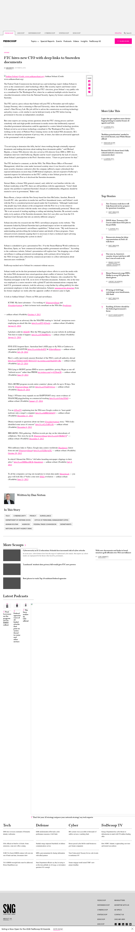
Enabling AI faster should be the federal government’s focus (117, 308)
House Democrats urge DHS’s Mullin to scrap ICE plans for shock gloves (118, 275)
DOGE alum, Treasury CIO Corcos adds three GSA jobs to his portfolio (118, 222)
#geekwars (67, 305)
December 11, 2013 (25, 415)
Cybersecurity (20, 516)
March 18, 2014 (23, 389)
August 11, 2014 (14, 337)
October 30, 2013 (15, 453)
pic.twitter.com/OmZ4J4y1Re (49, 360)
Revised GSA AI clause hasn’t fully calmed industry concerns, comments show (115, 152)
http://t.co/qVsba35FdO (58, 398)
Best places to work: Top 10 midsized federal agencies (44, 578)
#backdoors (63, 447)
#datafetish (38, 462)
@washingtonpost (15, 305)
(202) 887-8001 (119, 919)
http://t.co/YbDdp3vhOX (18, 360)
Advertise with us (121, 905)
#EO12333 (32, 360)
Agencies (26, 524)
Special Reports (47, 41)
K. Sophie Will (109, 127)
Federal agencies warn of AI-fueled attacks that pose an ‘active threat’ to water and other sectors (17, 627)
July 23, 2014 (22, 363)
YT (130, 924)
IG (126, 924)
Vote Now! (58, 929)
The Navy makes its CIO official (25, 615)
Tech (8, 516)
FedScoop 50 (95, 41)
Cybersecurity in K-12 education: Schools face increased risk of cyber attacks (54, 550)
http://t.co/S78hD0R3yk (41, 334)
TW (119, 924)
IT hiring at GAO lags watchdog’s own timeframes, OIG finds (117, 292)
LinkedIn (123, 924)
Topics (34, 41)
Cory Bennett (103, 556)
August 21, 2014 (14, 326)
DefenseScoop (34, 33)
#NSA (42, 476)
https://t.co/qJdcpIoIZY (36, 349)
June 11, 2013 (22, 479)
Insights (84, 41)
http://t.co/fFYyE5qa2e (41, 323)
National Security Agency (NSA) (19, 528)
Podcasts (67, 41)
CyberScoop (50, 33)
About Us (7, 919)
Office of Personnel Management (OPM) (51, 520)
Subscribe (124, 41)
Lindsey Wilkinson (113, 265)
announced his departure (64, 288)
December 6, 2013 (24, 427)
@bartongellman (52, 302)
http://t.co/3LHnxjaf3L (43, 450)
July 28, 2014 (22, 352)
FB (115, 924)
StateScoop (64, 33)
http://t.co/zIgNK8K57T (57, 435)
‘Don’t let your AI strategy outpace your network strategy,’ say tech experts (62, 817)
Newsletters (119, 900)
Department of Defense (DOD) (18, 520)
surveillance (45, 516)
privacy (33, 516)
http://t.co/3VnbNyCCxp (45, 386)
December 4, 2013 (36, 438)
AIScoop (20, 33)
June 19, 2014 (22, 375)
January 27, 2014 (36, 401)
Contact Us (119, 914)
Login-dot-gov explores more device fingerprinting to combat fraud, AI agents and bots (115, 120)
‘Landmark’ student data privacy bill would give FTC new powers (49, 564)
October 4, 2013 (34, 314)
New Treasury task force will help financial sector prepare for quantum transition (117, 205)
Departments (65, 524)
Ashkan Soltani (12, 524)
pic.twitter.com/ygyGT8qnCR (49, 372)
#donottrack (64, 473)
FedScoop (9, 33)
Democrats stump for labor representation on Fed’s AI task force (117, 239)
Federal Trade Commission (45, 524)
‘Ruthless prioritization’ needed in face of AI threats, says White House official (115, 136)
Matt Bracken (114, 212)
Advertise (118, 33)
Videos (76, 41)
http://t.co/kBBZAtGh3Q (45, 413)
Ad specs (118, 910)
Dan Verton (10, 68)
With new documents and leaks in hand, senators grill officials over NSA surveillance (113, 551)
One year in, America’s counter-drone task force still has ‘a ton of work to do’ (118, 256)
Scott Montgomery (116, 315)
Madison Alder (109, 143)
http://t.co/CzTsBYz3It (44, 424)
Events (59, 41)
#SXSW (26, 331)
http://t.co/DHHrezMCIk (24, 462)
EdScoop (76, 33)
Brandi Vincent (114, 262)
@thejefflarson (55, 349)
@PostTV (18, 410)
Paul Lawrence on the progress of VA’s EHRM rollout (7, 618)
